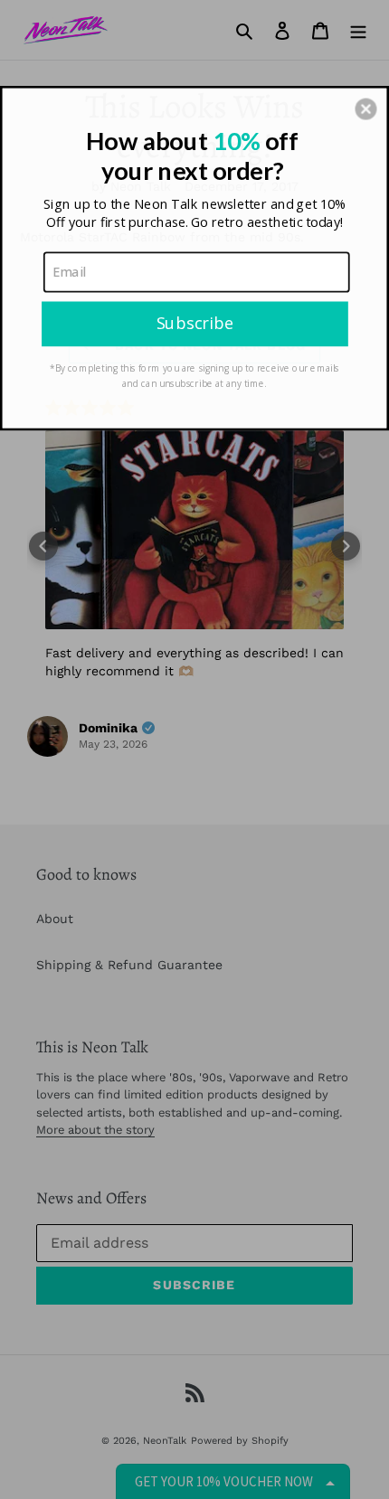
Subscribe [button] (195, 323)
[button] (365, 108)
